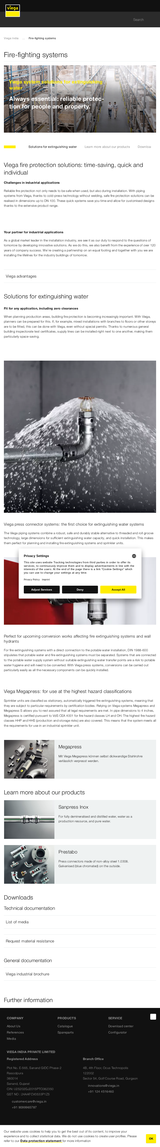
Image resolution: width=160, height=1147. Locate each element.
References (15, 1032)
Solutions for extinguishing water (52, 147)
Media (11, 1039)
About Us (13, 1026)
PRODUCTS (67, 1018)
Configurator (117, 1032)
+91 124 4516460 (101, 1091)
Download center (120, 1026)
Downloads (146, 147)
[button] (80, 276)
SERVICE (115, 1018)
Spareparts (66, 1032)
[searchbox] (76, 19)
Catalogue (65, 1026)
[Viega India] (12, 6)
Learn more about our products (107, 147)
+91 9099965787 (24, 1107)
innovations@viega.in (103, 1086)
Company (15, 1018)
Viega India (11, 38)
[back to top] (153, 1017)
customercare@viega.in (29, 1101)
